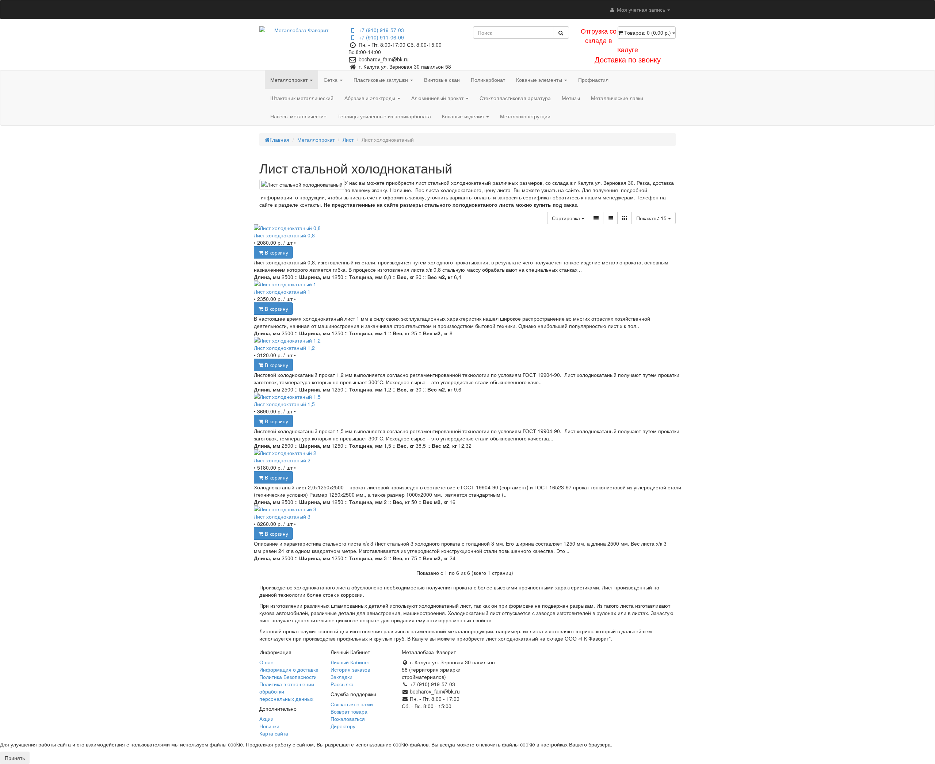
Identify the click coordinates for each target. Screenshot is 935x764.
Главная (279, 139)
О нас (266, 662)
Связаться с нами (352, 704)
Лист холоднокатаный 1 (282, 291)
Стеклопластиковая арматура (515, 98)
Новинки (269, 726)
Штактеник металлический (301, 98)
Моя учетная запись (641, 9)
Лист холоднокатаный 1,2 (284, 347)
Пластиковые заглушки (381, 79)
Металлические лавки (617, 98)
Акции (266, 718)
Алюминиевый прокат (438, 98)
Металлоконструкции (525, 116)
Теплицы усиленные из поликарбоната (384, 116)
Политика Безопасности (288, 676)
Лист (348, 139)
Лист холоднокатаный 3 (282, 516)
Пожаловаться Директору (348, 722)
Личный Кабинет (350, 662)
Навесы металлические (298, 116)
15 (652, 218)
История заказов (350, 669)
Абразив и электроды (370, 98)
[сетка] (624, 218)
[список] (596, 218)
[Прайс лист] (610, 218)
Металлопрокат (289, 79)
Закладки (341, 676)
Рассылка (342, 684)
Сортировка (566, 218)
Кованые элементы (540, 79)
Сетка (331, 79)
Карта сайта (273, 733)
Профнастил (593, 79)
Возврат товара (349, 711)
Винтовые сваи (442, 79)
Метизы (571, 98)
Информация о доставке (288, 669)
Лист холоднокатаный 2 (282, 460)
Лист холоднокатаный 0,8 (284, 235)
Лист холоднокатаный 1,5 (284, 404)
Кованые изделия (463, 116)
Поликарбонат (488, 79)
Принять (15, 757)
